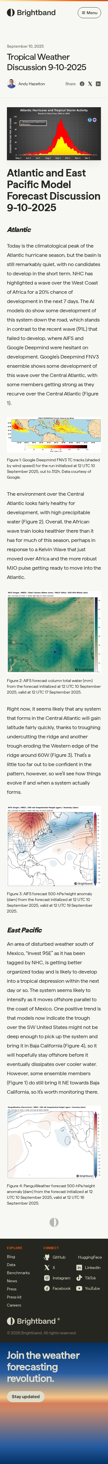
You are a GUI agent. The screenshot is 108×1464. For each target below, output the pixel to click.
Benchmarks (18, 1272)
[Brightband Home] (31, 13)
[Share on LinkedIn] (98, 84)
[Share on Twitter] (90, 84)
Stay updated (26, 1396)
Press (11, 1289)
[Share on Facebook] (82, 84)
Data (11, 1264)
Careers (14, 1305)
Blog (11, 1256)
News (12, 1281)
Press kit (14, 1297)
